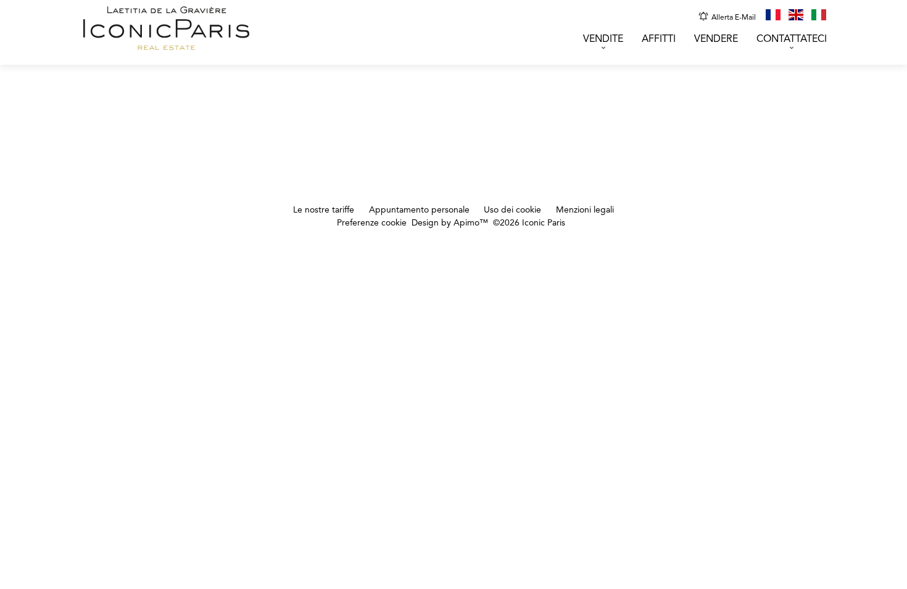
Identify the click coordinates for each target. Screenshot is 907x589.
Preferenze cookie (372, 223)
